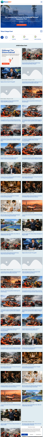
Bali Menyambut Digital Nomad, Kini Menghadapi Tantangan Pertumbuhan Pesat (21, 18)
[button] (41, 427)
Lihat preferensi (38, 434)
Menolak (31, 434)
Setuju (25, 434)
